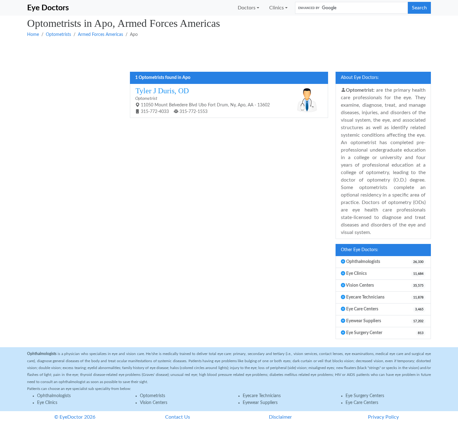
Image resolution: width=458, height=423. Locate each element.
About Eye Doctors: (360, 77)
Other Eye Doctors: (359, 250)
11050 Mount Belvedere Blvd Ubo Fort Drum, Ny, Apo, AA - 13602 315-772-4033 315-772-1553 (202, 100)
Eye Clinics (47, 403)
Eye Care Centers (362, 403)
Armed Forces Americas (100, 34)
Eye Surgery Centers (365, 396)
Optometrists (58, 34)
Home (33, 34)
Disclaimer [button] (280, 417)
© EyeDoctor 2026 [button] (74, 417)
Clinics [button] (276, 7)
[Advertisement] (214, 54)
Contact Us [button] (177, 417)
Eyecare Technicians (262, 396)
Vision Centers (153, 403)
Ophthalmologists (54, 396)
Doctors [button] (246, 7)
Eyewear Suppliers (260, 403)
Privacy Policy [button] (383, 417)
